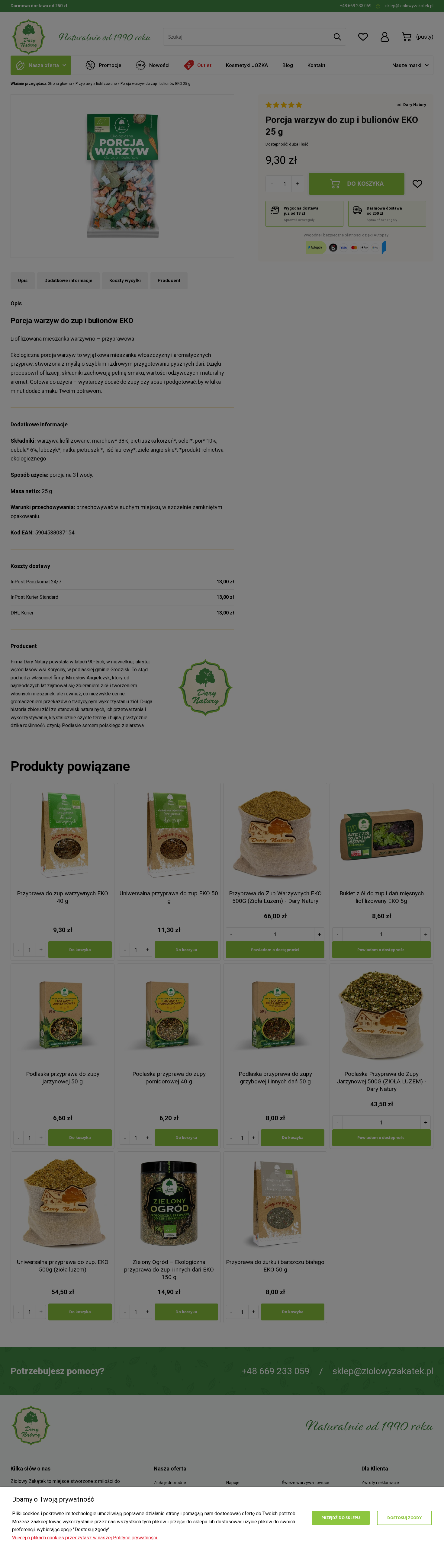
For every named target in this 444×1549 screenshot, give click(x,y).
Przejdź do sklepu (340, 1517)
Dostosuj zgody (404, 1517)
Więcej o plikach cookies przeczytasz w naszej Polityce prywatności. (85, 1538)
